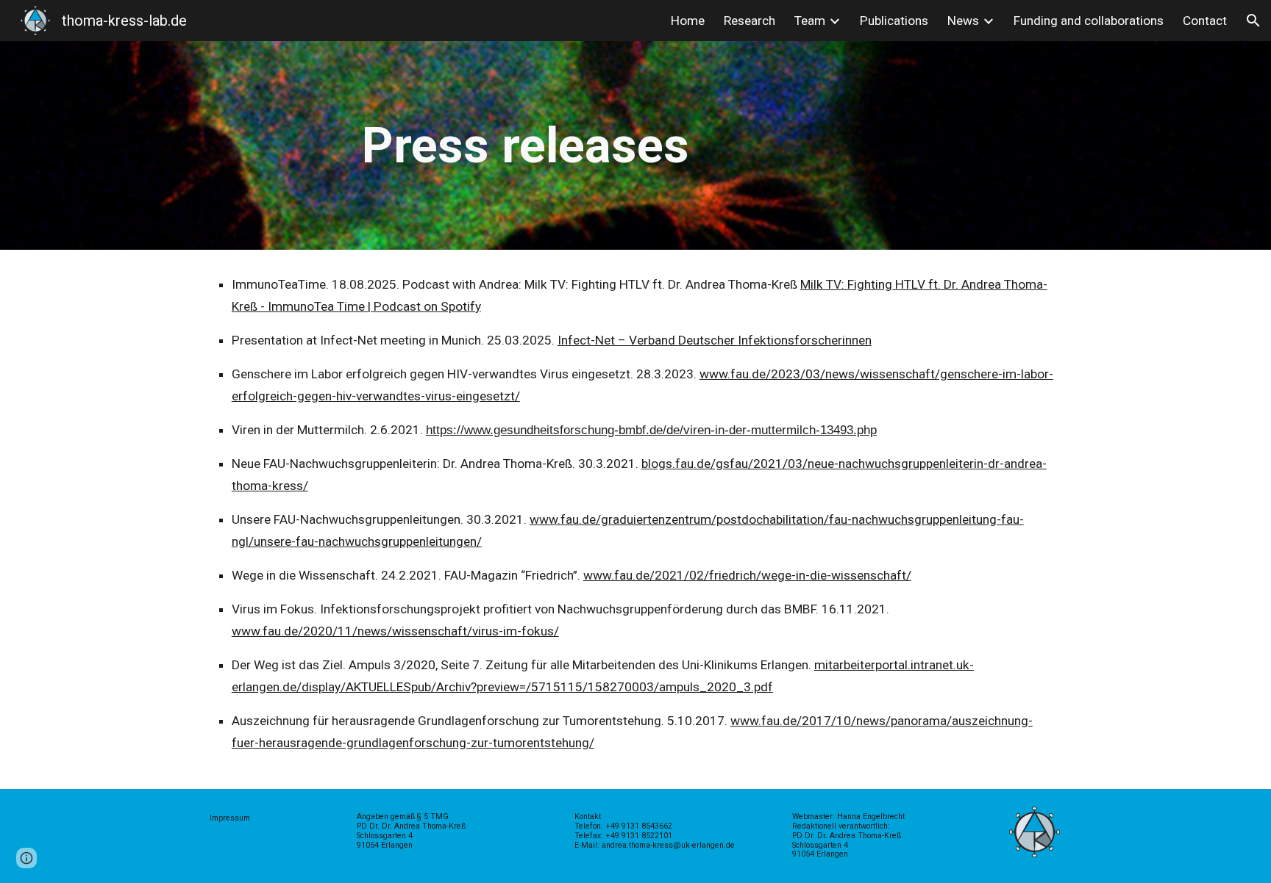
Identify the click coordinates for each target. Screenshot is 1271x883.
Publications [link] (894, 20)
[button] (1253, 20)
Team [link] (809, 20)
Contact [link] (1205, 20)
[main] (635, 145)
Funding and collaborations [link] (1089, 20)
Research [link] (749, 20)
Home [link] (688, 20)
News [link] (963, 20)
